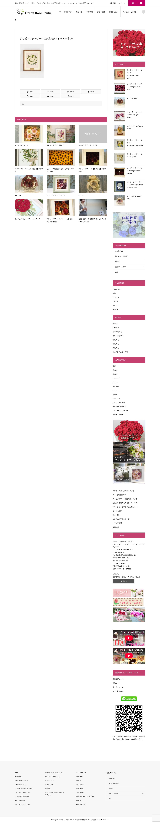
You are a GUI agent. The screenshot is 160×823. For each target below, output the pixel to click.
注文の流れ (116, 515)
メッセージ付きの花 (119, 406)
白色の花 (116, 327)
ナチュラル (116, 398)
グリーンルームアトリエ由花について (126, 507)
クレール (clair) (132, 98)
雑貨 (116, 272)
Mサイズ (116, 305)
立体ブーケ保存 (120, 267)
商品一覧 (79, 12)
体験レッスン (113, 12)
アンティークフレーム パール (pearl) (134, 155)
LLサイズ (116, 297)
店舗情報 (47, 788)
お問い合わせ (79, 792)
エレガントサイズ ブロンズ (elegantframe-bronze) (135, 170)
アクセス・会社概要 (129, 12)
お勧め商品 (119, 251)
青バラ (115, 374)
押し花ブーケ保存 (121, 256)
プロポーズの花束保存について (123, 491)
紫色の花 (116, 340)
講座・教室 (101, 12)
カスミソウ (116, 378)
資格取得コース (118, 679)
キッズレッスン (118, 691)
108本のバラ (117, 289)
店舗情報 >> (123, 581)
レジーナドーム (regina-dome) (135, 127)
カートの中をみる (81, 773)
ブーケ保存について (119, 495)
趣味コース (116, 683)
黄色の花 (116, 348)
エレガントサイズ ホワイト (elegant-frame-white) (135, 86)
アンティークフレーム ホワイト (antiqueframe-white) (135, 142)
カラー (115, 390)
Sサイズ (115, 309)
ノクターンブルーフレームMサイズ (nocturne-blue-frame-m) (135, 184)
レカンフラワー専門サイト (22, 804)
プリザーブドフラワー (120, 410)
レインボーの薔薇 (119, 402)
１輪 (114, 293)
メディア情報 (117, 523)
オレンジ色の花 (118, 336)
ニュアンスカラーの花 (120, 352)
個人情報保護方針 (81, 804)
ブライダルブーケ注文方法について (125, 499)
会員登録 (113, 3)
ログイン (122, 3)
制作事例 (90, 12)
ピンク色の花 (117, 332)
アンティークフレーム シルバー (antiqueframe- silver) (134, 74)
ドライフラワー (118, 414)
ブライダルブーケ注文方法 (22, 792)
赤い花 (115, 323)
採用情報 (116, 527)
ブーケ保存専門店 (65, 12)
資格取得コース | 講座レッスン (54, 773)
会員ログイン (79, 776)
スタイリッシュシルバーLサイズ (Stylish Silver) (134, 114)
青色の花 (116, 344)
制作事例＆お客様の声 (21, 780)
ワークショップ (118, 687)
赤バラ (115, 370)
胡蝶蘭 (115, 394)
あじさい (116, 386)
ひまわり (116, 382)
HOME (17, 773)
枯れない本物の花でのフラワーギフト (126, 503)
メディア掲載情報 (20, 800)
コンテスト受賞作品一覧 (121, 519)
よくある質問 (117, 511)
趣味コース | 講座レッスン (53, 776)
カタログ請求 (79, 788)
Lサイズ (115, 301)
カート (138, 3)
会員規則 (78, 800)
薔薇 (114, 366)
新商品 (117, 262)
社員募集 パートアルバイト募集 (85, 796)
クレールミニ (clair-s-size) (134, 197)
